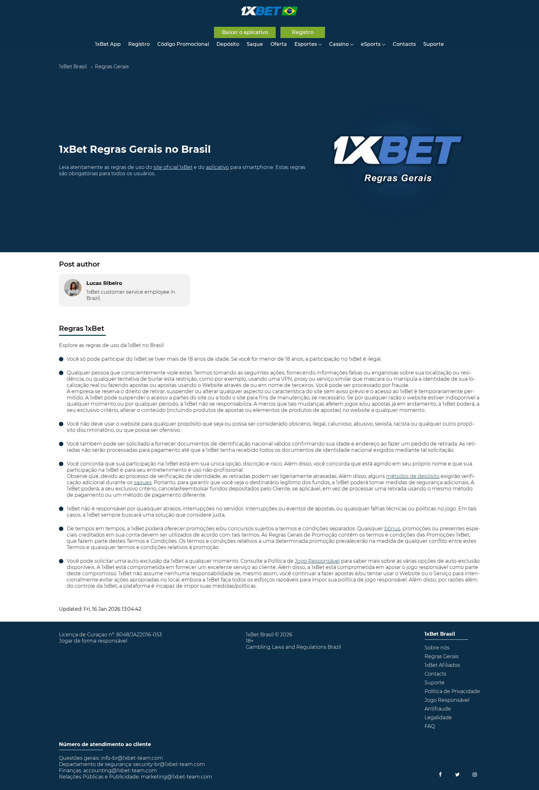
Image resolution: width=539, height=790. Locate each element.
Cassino (339, 44)
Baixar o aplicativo (245, 32)
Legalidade (438, 717)
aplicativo (217, 167)
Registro (139, 44)
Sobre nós (437, 648)
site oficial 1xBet (172, 167)
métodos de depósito (412, 476)
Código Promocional (183, 44)
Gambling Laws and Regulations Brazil (293, 647)
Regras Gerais (442, 656)
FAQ (430, 726)
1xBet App (108, 44)
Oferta (278, 44)
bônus (392, 529)
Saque (255, 44)
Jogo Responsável (317, 561)
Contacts (404, 44)
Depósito (227, 44)
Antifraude (438, 709)
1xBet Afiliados (442, 665)
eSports (371, 44)
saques (143, 482)
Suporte (433, 44)
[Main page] (269, 11)
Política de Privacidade (452, 691)
